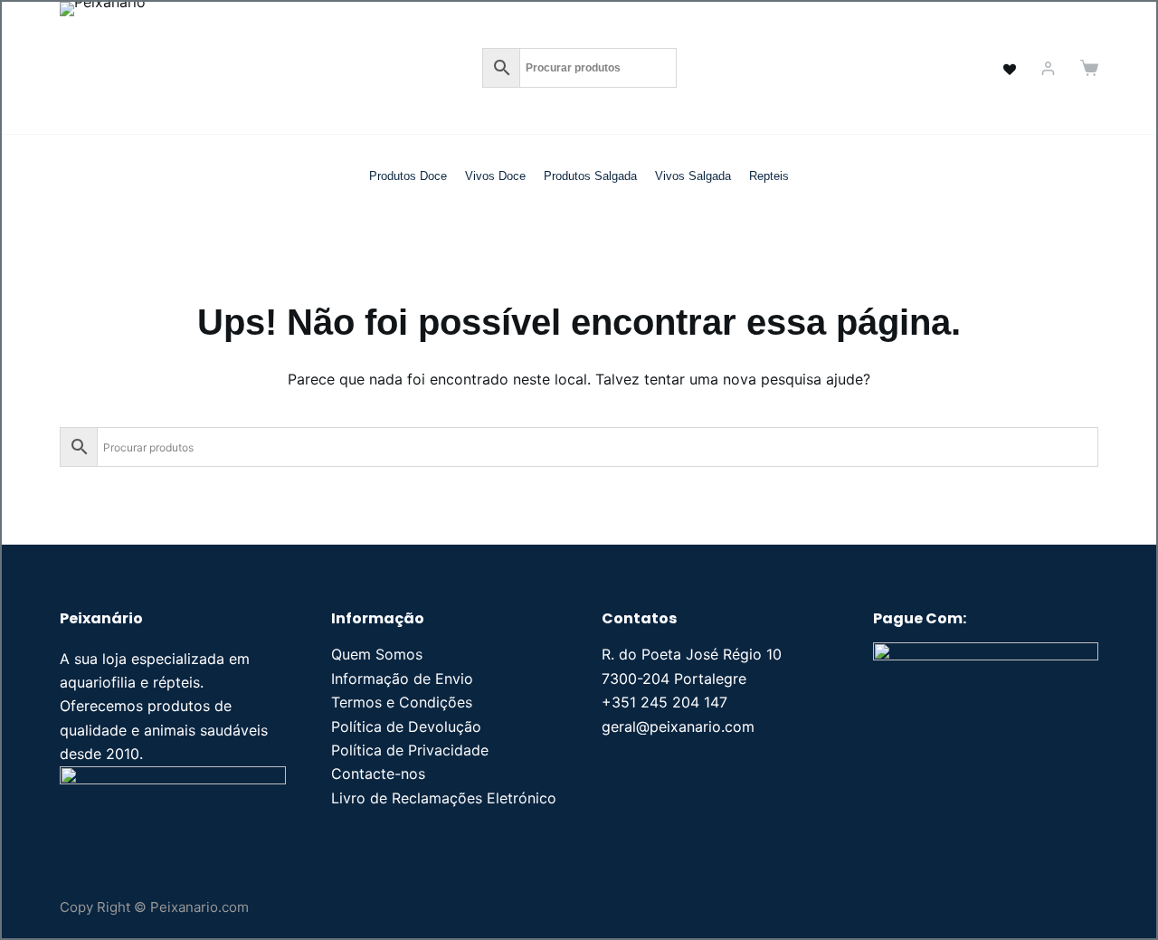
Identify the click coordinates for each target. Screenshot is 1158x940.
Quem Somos (376, 654)
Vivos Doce (495, 176)
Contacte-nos (378, 773)
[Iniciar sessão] (1048, 68)
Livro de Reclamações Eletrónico (443, 798)
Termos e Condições (401, 702)
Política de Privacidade (410, 750)
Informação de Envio (402, 678)
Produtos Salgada (590, 176)
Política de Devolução (406, 726)
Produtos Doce (408, 176)
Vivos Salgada (693, 176)
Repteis (769, 176)
